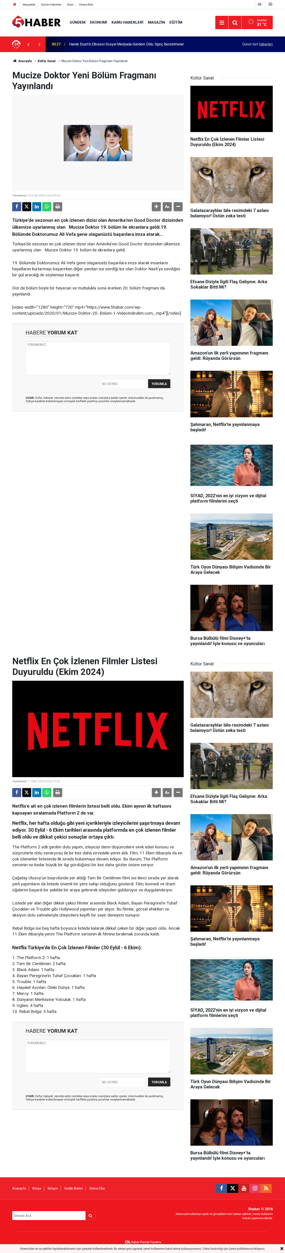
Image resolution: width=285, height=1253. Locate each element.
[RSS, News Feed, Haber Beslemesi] (266, 1188)
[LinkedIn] (36, 206)
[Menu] (222, 22)
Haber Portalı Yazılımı (146, 1242)
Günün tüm (257, 44)
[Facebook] (16, 206)
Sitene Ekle (86, 4)
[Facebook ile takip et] (221, 1188)
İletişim (53, 1188)
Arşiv (70, 4)
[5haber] (36, 22)
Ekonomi (98, 22)
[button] (156, 206)
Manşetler (29, 4)
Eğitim (175, 22)
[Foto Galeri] (270, 4)
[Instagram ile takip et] (255, 1188)
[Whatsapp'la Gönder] (46, 206)
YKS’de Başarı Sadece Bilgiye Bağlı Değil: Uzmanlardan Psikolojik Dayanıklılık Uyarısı (135, 44)
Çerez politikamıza (241, 1248)
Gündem (78, 22)
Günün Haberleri (51, 4)
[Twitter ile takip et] (232, 1188)
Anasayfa (25, 61)
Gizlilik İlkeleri (73, 1188)
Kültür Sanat (47, 61)
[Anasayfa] (14, 4)
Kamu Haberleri (127, 22)
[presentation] (28, 44)
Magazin (156, 22)
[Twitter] (26, 206)
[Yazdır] (57, 206)
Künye (37, 1188)
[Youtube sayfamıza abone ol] (243, 1188)
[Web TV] (259, 4)
